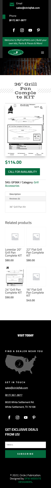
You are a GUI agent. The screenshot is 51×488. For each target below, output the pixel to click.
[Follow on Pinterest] (38, 30)
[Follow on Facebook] (14, 30)
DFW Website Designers (29, 480)
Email (19, 3)
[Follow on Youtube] (30, 30)
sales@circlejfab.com (16, 387)
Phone (12, 15)
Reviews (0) (14, 198)
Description (15, 194)
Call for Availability (22, 171)
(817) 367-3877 (13, 395)
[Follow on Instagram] (22, 30)
